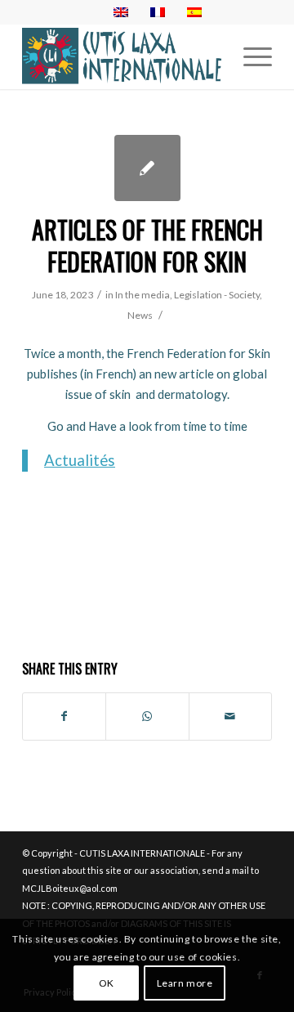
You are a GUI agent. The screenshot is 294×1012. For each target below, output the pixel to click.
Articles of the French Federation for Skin (147, 245)
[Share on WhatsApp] (147, 716)
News (140, 315)
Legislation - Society (217, 295)
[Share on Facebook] (64, 716)
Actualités (79, 460)
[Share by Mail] (230, 716)
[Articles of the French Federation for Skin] (147, 168)
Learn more (185, 983)
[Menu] (249, 56)
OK (106, 983)
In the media (142, 295)
